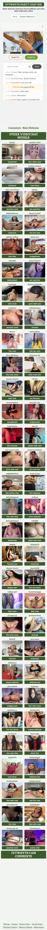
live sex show (35, 587)
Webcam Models (25, 927)
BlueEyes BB (35, 355)
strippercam (35, 256)
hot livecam (35, 398)
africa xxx (35, 237)
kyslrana (34, 686)
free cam (12, 351)
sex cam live (35, 209)
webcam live (35, 776)
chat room (12, 303)
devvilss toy (35, 402)
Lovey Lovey (35, 473)
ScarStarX (12, 284)
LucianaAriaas (12, 781)
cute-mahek (12, 166)
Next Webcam (31, 127)
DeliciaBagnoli (12, 497)
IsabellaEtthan (12, 473)
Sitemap (6, 924)
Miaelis (12, 544)
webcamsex (12, 280)
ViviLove (34, 497)
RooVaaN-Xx (12, 615)
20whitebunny (12, 213)
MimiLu (35, 189)
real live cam (34, 800)
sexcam (35, 635)
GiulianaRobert (35, 615)
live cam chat (12, 516)
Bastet (12, 142)
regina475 (12, 757)
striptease (35, 658)
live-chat (12, 256)
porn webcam (35, 516)
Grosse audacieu (35, 284)
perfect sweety (35, 166)
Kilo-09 (35, 426)
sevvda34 (35, 662)
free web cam (12, 800)
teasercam (12, 161)
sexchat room (12, 209)
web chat (12, 398)
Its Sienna (12, 733)
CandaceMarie (35, 781)
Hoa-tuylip (34, 733)
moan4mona (35, 828)
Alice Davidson (12, 355)
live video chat (35, 161)
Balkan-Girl (12, 591)
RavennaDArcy (12, 402)
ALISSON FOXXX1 (12, 568)
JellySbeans (12, 426)
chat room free (35, 374)
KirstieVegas (35, 757)
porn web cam (35, 303)
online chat (35, 847)
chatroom (12, 185)
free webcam (34, 493)
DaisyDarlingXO (12, 521)
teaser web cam (34, 445)
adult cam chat (34, 540)
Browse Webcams (27, 16)
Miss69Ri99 (34, 568)
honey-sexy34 (12, 379)
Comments (14, 127)
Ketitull (12, 639)
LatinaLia (12, 260)
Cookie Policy (37, 924)
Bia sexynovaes (12, 450)
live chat (12, 824)
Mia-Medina (12, 686)
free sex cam (34, 351)
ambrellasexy (34, 308)
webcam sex (35, 682)
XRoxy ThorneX (35, 260)
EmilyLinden (35, 804)
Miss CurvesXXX (12, 189)
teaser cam (12, 587)
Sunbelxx (12, 308)
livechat (12, 658)
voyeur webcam (34, 729)
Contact (15, 924)
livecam (35, 327)
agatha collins (12, 237)
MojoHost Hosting (10, 927)
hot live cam (35, 232)
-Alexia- (35, 379)
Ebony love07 (35, 213)
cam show (34, 185)
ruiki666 (34, 521)
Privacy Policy (24, 924)
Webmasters (39, 927)
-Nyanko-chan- (35, 142)
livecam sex (12, 564)
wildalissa (12, 662)
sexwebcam (12, 422)
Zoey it (12, 331)
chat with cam (35, 824)
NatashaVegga (35, 591)
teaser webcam (12, 682)
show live (35, 753)
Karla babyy (35, 331)
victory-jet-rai (12, 828)
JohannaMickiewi (35, 450)
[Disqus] (23, 891)
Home (15, 16)
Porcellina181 (12, 804)
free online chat (12, 493)
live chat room (12, 374)
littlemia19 (34, 544)
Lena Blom (35, 639)
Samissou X (12, 710)
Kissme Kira (35, 710)
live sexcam (12, 445)
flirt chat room (12, 635)
